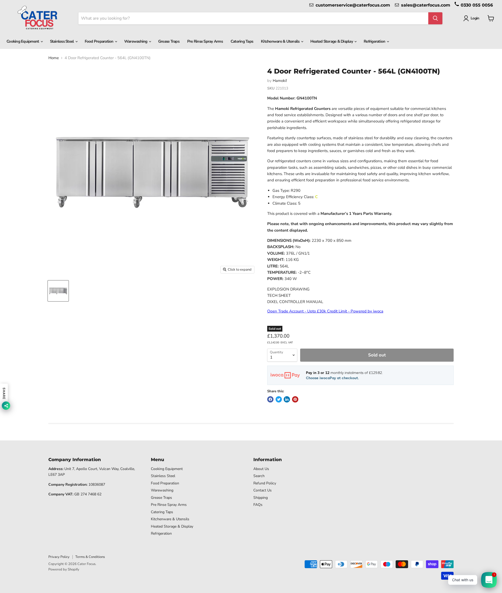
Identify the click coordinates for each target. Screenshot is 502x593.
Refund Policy (264, 483)
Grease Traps (168, 41)
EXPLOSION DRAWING (288, 289)
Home (53, 58)
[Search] (435, 18)
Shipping (260, 497)
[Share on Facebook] (270, 399)
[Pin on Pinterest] (295, 399)
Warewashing (136, 41)
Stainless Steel (62, 41)
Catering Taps (242, 41)
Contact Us (262, 490)
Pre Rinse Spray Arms (205, 41)
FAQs (258, 504)
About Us (261, 468)
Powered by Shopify (63, 569)
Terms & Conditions (90, 557)
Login (475, 18)
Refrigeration (375, 41)
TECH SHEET (279, 295)
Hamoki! (280, 80)
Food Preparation (99, 41)
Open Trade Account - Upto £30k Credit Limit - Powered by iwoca (325, 311)
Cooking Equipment (23, 41)
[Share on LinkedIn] (287, 399)
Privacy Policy (59, 557)
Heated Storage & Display (332, 41)
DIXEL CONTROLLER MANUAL (295, 301)
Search (259, 475)
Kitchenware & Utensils (280, 41)
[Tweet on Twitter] (279, 399)
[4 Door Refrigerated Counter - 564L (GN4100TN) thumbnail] (58, 291)
